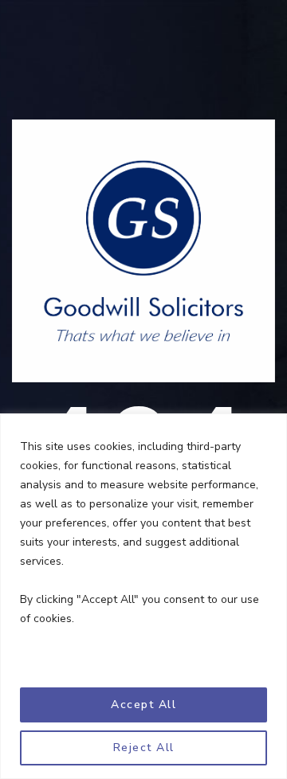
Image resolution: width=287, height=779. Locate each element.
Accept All (143, 704)
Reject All (144, 747)
